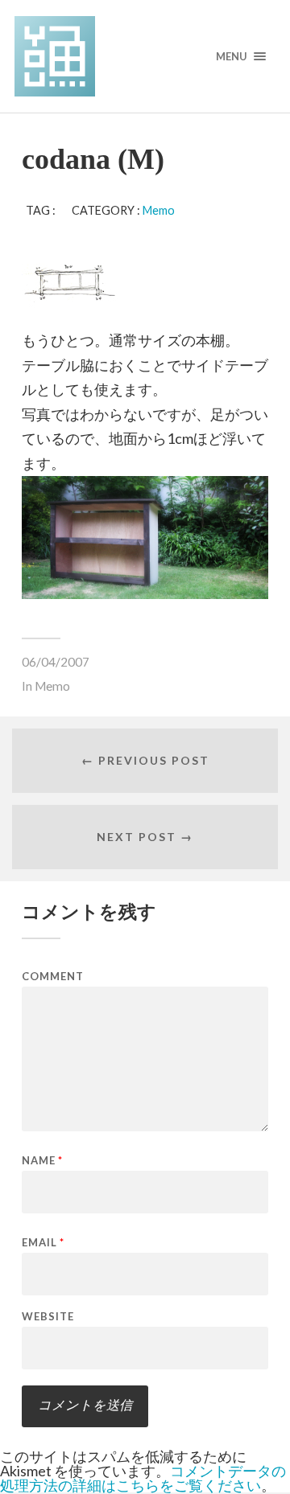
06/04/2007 (55, 662)
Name (42, 1160)
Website (48, 1316)
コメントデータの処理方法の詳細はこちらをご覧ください (143, 1478)
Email (43, 1242)
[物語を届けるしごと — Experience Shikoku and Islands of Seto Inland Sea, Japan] (145, 56)
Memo (159, 210)
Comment (53, 976)
